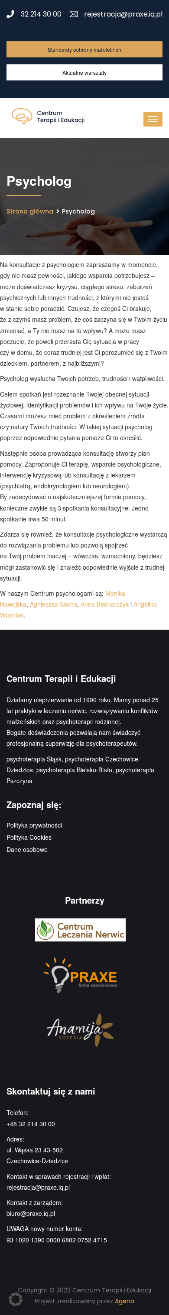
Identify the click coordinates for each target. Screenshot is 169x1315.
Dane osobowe (27, 849)
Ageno (124, 1301)
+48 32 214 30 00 (30, 1123)
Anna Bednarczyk (105, 604)
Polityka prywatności (34, 825)
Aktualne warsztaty (84, 72)
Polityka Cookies (29, 837)
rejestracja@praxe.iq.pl (123, 14)
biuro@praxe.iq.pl (30, 1213)
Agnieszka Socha (53, 604)
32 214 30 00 (41, 14)
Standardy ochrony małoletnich (84, 49)
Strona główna (29, 211)
